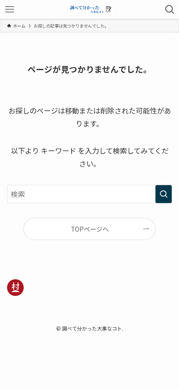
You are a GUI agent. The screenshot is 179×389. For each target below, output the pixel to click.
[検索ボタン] (169, 9)
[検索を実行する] (163, 194)
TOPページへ (90, 228)
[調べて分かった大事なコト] (89, 9)
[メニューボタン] (9, 9)
